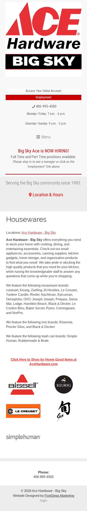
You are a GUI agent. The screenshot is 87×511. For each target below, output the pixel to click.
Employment (43, 97)
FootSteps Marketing (59, 495)
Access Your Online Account (43, 91)
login (43, 500)
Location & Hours (48, 194)
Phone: (43, 472)
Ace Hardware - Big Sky (38, 232)
